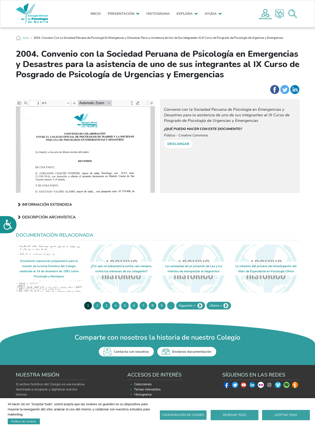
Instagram (269, 386)
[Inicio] (34, 13)
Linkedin (252, 386)
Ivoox (295, 386)
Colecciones (143, 384)
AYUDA (211, 13)
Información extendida (47, 204)
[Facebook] (274, 89)
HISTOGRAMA (158, 13)
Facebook (226, 386)
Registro (265, 13)
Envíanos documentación (191, 351)
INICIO (96, 13)
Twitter (235, 386)
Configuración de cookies (183, 415)
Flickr (260, 386)
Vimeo (278, 386)
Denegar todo (234, 415)
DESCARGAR (178, 144)
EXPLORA (185, 13)
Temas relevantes (147, 389)
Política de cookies (23, 421)
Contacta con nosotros (131, 351)
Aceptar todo (285, 415)
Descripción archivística (49, 217)
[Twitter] (284, 89)
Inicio (26, 38)
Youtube (243, 386)
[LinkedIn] (294, 89)
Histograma (279, 14)
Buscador (292, 14)
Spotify (286, 386)
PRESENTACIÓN (121, 13)
